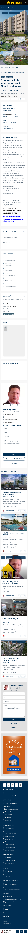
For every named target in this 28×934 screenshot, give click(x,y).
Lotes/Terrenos (9, 839)
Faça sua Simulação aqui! (12, 216)
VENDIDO (7, 876)
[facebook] (4, 785)
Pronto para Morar (9, 828)
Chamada (15, 459)
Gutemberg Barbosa (9, 410)
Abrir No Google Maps (9, 314)
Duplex (8, 806)
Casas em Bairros (9, 812)
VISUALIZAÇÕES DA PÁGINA (11, 364)
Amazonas (16, 308)
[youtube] (16, 785)
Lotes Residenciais (10, 847)
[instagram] (20, 785)
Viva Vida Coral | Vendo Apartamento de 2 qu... (10, 582)
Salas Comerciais (9, 836)
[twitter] (12, 785)
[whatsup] (8, 785)
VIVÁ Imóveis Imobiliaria (11, 884)
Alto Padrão (8, 817)
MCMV (13, 70)
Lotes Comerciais (9, 844)
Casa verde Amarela (10, 831)
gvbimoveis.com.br (10, 422)
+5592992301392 (9, 414)
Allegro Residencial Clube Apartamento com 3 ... (10, 619)
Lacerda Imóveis (9, 636)
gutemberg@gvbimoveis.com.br (13, 899)
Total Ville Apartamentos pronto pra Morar (13, 534)
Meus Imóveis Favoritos (11, 795)
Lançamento (8, 865)
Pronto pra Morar (9, 874)
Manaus (17, 67)
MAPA (5, 322)
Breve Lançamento (10, 860)
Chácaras (7, 842)
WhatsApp (14, 463)
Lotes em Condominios (12, 809)
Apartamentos (9, 814)
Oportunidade (8, 871)
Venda (13, 67)
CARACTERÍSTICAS (9, 254)
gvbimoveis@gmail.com (11, 419)
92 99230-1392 (9, 897)
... (22, 503)
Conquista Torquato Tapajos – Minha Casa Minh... (12, 493)
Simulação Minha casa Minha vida (13, 793)
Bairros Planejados (9, 850)
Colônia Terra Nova (6, 70)
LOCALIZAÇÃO (7, 296)
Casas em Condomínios (11, 803)
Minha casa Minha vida (10, 833)
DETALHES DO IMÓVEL (9, 231)
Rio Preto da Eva (7, 923)
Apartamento (7, 67)
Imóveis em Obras (19, 70)
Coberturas (8, 820)
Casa (2, 67)
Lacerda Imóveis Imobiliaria (12, 887)
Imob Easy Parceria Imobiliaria (12, 889)
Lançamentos (8, 822)
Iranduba (7, 909)
